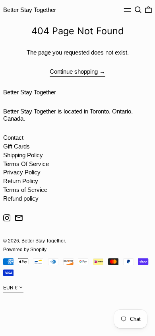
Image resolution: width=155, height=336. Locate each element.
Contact (13, 137)
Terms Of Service (26, 163)
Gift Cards (16, 146)
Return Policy (20, 181)
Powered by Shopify (24, 249)
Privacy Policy (22, 172)
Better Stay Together (29, 9)
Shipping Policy (23, 155)
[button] (138, 10)
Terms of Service (25, 189)
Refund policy (21, 198)
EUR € (10, 288)
